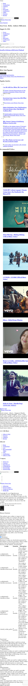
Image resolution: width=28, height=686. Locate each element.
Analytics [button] (2, 657)
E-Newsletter (6, 466)
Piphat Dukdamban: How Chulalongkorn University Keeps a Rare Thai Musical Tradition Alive (15, 109)
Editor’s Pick (6, 434)
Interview (5, 9)
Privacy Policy (7, 487)
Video (4, 12)
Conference (6, 11)
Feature (5, 14)
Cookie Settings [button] (4, 505)
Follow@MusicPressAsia (7, 75)
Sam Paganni (4, 22)
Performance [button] (3, 648)
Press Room (6, 464)
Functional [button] (3, 639)
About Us (6, 461)
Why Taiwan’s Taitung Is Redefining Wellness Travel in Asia (13, 122)
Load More (3, 73)
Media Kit (6, 490)
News (4, 3)
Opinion (5, 6)
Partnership (6, 467)
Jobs (4, 452)
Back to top (3, 408)
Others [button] (2, 678)
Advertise (5, 486)
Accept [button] (12, 505)
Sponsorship (6, 469)
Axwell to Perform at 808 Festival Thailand (12, 50)
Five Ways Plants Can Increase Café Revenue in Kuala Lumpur (13, 140)
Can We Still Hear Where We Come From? (15, 87)
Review (5, 15)
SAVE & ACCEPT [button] (5, 685)
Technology (6, 5)
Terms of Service (8, 489)
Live (4, 8)
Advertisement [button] (4, 667)
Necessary (5, 537)
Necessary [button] (3, 535)
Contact (5, 463)
